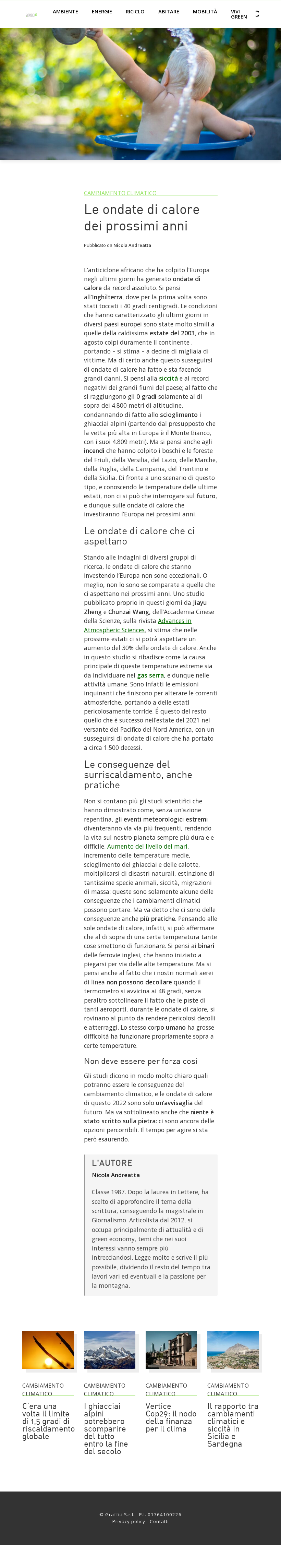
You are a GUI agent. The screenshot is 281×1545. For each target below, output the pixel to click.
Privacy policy (128, 1521)
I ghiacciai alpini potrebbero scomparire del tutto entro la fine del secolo (106, 1429)
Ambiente (65, 11)
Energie (102, 11)
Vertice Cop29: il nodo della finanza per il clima (171, 1418)
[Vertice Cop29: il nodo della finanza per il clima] (171, 1372)
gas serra (150, 675)
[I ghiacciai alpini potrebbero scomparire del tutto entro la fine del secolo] (109, 1372)
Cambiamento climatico (120, 193)
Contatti (159, 1521)
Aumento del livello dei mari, (148, 846)
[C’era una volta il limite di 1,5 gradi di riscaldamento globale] (48, 1372)
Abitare (168, 11)
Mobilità (205, 11)
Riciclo (135, 11)
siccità (168, 378)
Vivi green (239, 14)
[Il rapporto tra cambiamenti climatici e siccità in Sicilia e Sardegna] (233, 1372)
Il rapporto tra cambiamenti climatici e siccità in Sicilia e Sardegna (233, 1426)
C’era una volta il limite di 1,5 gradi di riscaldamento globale (48, 1422)
